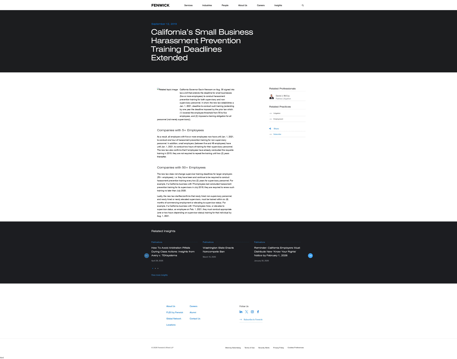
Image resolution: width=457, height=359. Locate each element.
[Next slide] (310, 255)
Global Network (173, 318)
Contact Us (195, 318)
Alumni (193, 312)
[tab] (152, 268)
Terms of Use (250, 348)
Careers (261, 5)
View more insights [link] (159, 275)
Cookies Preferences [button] (296, 347)
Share (276, 128)
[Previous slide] (146, 255)
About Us (242, 5)
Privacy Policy (278, 348)
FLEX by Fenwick (174, 312)
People (225, 5)
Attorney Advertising (233, 348)
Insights (278, 5)
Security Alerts (263, 348)
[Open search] (303, 5)
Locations (171, 324)
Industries (207, 5)
